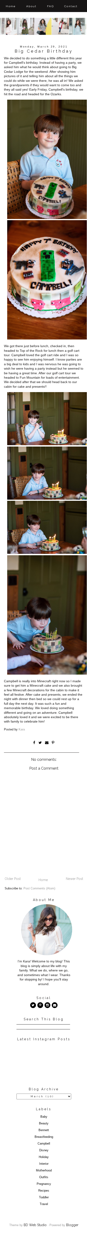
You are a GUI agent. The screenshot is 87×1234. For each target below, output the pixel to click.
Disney (43, 1150)
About (31, 6)
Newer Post (74, 879)
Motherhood (44, 1170)
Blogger (72, 1225)
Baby (43, 1116)
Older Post (13, 879)
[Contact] (55, 1005)
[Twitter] (33, 1005)
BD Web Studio (35, 1225)
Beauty (43, 1123)
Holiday (44, 1157)
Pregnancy (44, 1184)
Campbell (44, 1143)
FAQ (50, 6)
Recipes (43, 1190)
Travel (44, 1204)
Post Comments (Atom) (39, 888)
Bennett (44, 1130)
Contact (71, 6)
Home (11, 6)
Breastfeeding (44, 1137)
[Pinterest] (40, 1005)
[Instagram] (47, 1005)
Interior (43, 1163)
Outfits (43, 1177)
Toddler (44, 1197)
